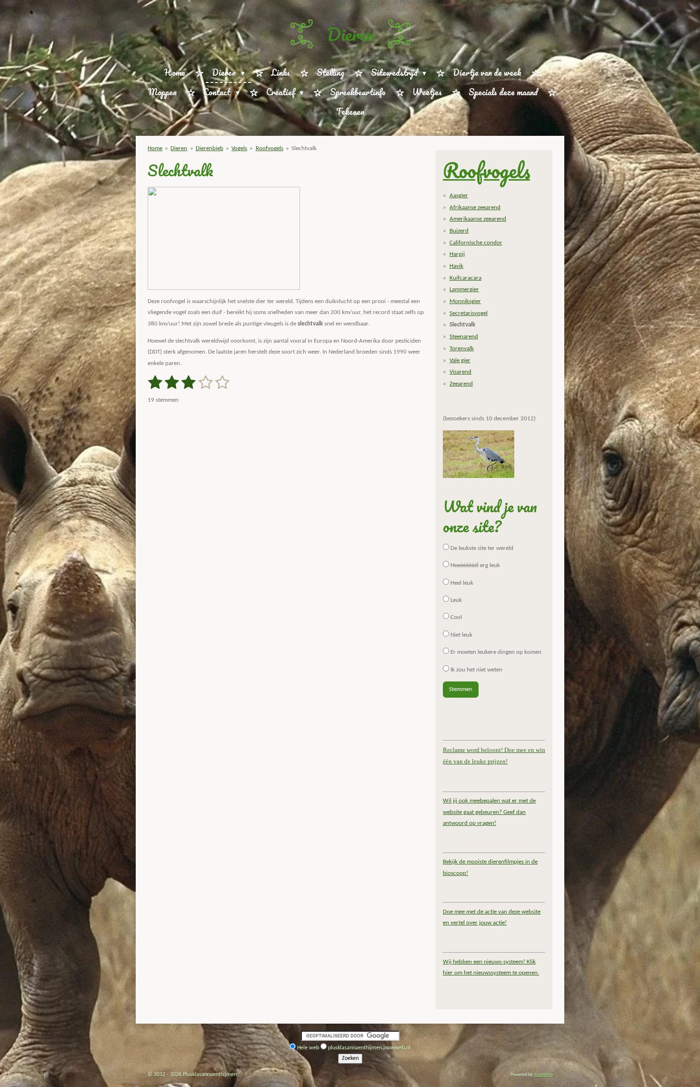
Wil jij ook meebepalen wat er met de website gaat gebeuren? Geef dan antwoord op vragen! (489, 812)
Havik (456, 266)
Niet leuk (460, 635)
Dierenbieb (209, 148)
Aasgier (459, 196)
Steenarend (464, 337)
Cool (455, 617)
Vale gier (460, 360)
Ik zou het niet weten (475, 670)
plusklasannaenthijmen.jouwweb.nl (369, 1048)
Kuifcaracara (465, 278)
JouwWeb (543, 1074)
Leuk (455, 600)
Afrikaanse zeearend (475, 207)
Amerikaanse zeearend (478, 219)
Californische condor (476, 243)
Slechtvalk (304, 148)
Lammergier (464, 289)
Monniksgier (465, 301)
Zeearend (461, 384)
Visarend (460, 372)
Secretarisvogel (469, 313)
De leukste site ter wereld (481, 548)
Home (155, 148)
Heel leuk (461, 583)
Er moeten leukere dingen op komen (495, 652)
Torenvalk (462, 348)
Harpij (457, 254)
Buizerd (459, 231)
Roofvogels (269, 148)
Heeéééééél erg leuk (474, 565)
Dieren (350, 34)
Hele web (308, 1048)
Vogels (239, 148)
